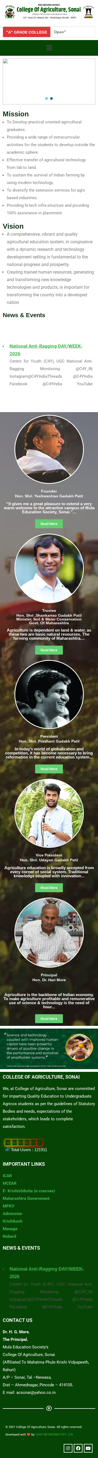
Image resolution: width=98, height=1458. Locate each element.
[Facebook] (78, 1448)
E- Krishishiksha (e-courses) (29, 1190)
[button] (49, 48)
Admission (12, 1213)
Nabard (9, 1236)
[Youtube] (88, 1448)
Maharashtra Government (26, 1198)
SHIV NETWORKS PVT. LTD (54, 1434)
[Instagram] (68, 1448)
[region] (49, 81)
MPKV (8, 1206)
